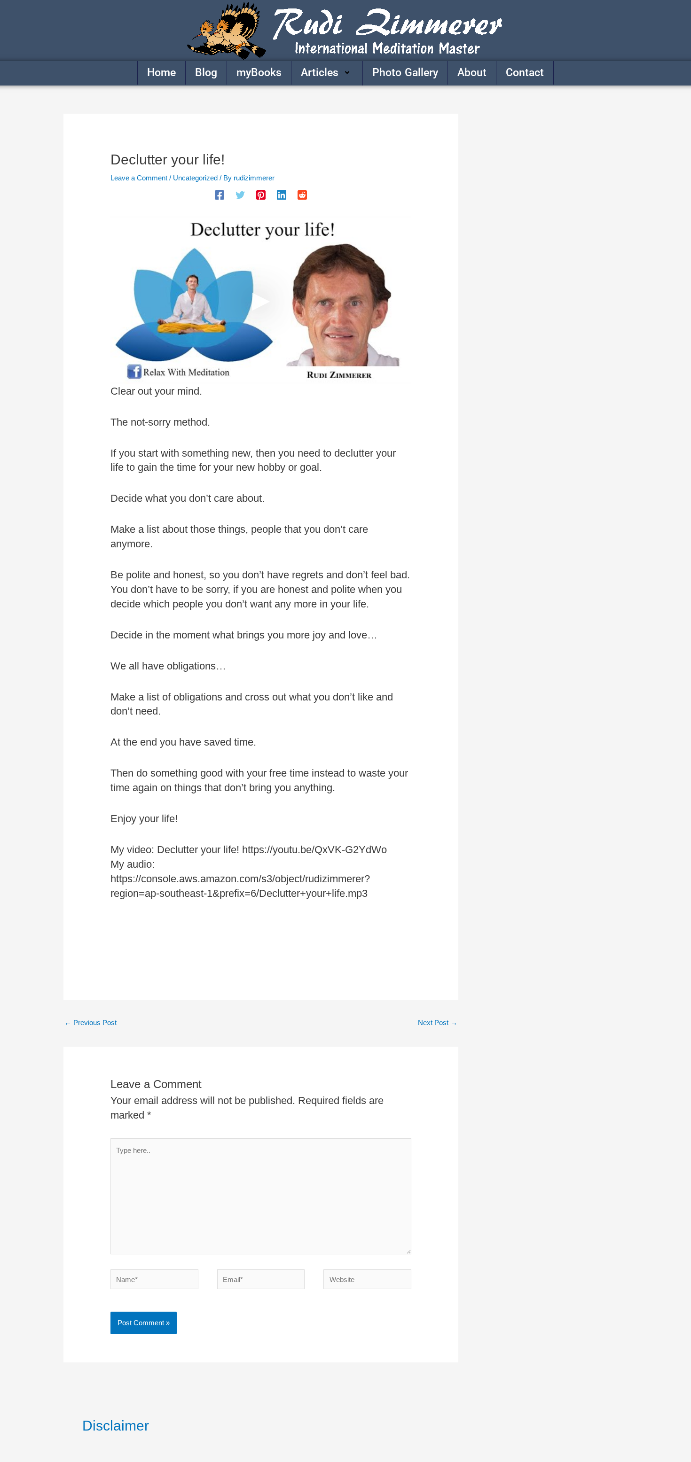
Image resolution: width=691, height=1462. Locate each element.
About (472, 72)
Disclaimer (115, 1425)
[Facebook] (219, 195)
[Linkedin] (281, 195)
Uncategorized (195, 178)
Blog (206, 72)
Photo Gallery (405, 72)
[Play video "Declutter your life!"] (260, 299)
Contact (525, 72)
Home (161, 72)
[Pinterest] (261, 195)
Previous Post (90, 1023)
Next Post (437, 1023)
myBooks (259, 72)
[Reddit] (302, 195)
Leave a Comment (138, 178)
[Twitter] (240, 195)
